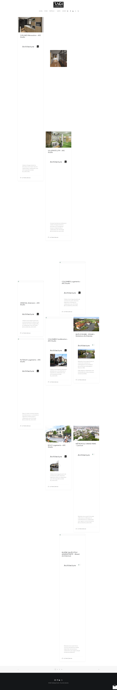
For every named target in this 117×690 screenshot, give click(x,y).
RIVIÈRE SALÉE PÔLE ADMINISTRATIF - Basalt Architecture (71, 554)
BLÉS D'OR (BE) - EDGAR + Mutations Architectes (85, 335)
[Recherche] (78, 11)
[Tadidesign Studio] (58, 5)
